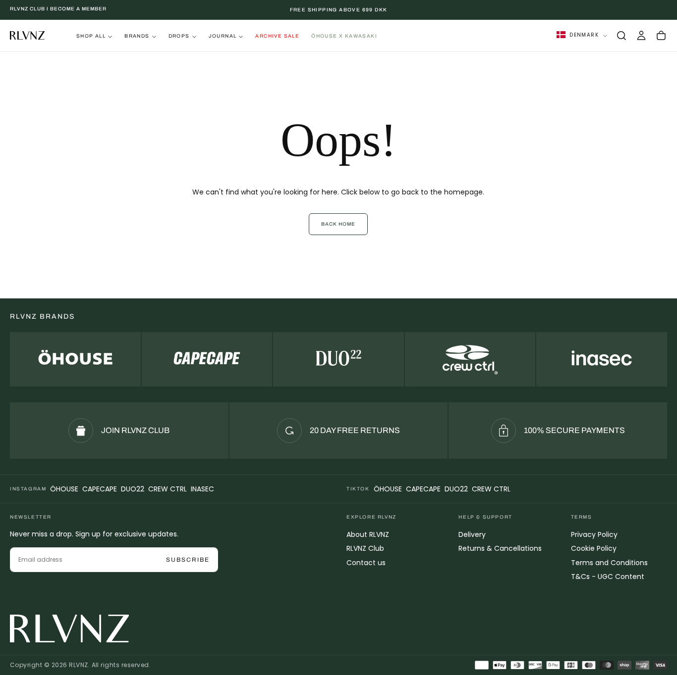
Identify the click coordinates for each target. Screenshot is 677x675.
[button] (621, 36)
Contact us (366, 563)
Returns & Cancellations (500, 548)
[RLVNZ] (69, 628)
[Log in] (641, 36)
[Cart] (661, 36)
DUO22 (132, 489)
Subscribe (188, 559)
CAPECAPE (99, 489)
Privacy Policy (594, 534)
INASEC (202, 489)
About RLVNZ (367, 534)
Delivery (472, 534)
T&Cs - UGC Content (607, 576)
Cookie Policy (594, 548)
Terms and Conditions (609, 563)
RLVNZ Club (365, 548)
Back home (338, 224)
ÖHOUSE (64, 489)
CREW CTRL (167, 489)
